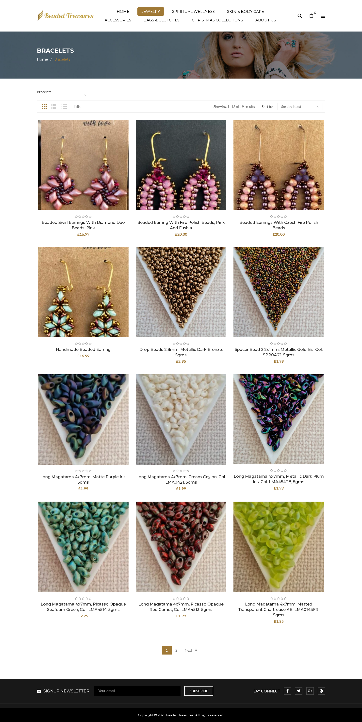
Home (42, 59)
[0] (311, 16)
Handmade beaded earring (83, 349)
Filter (78, 106)
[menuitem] (123, 11)
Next (188, 650)
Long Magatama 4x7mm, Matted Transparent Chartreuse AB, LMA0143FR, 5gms (278, 609)
